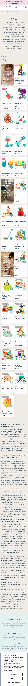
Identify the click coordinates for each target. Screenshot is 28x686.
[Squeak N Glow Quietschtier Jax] (7, 285)
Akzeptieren (13, 674)
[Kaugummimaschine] (20, 211)
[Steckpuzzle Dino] (7, 378)
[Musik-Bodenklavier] (7, 211)
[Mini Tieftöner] (20, 141)
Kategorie (8, 11)
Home (2, 11)
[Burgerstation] (7, 355)
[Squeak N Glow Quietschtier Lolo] (7, 401)
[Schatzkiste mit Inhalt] (20, 378)
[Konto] (20, 7)
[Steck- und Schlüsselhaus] (20, 355)
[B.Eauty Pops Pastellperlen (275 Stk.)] (20, 93)
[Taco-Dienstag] (7, 308)
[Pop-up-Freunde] (20, 163)
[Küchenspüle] (20, 285)
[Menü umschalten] (2, 7)
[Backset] (20, 258)
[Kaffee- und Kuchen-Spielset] (20, 234)
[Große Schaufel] (7, 93)
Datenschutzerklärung (9, 670)
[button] (15, 75)
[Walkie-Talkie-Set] (7, 163)
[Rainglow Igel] (20, 331)
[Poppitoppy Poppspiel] (7, 118)
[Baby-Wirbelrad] (7, 141)
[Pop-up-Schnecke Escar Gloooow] (7, 331)
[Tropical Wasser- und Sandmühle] (20, 70)
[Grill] (20, 185)
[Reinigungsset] (20, 118)
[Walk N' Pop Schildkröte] (7, 234)
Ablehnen (13, 678)
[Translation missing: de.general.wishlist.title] (23, 7)
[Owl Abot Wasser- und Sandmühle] (20, 308)
